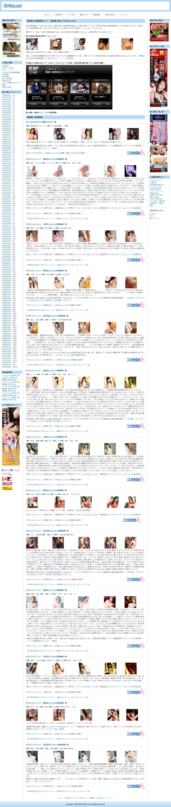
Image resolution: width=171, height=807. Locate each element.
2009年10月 (6, 298)
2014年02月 (6, 183)
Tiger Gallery (7, 87)
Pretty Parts (6, 81)
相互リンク (84, 15)
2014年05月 (6, 177)
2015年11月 (6, 141)
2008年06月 (6, 334)
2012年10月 (6, 219)
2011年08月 (6, 250)
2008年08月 (6, 329)
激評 (151, 205)
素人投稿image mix (157, 185)
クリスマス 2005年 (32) (11, 386)
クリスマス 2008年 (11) (10, 397)
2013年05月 (6, 203)
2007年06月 (6, 360)
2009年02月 (6, 316)
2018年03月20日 (33, 218)
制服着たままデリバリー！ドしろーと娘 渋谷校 (45, 729)
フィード (123, 15)
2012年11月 (6, 217)
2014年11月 (6, 164)
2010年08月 (6, 276)
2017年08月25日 (33, 697)
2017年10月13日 (33, 584)
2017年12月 (6, 99)
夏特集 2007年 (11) (9, 391)
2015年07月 (6, 150)
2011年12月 (6, 241)
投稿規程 (96, 15)
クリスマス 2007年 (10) (11, 393)
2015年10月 (6, 144)
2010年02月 (6, 290)
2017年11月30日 (33, 431)
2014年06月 (6, 175)
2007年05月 (6, 362)
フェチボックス (155, 180)
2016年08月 (6, 122)
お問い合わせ (110, 15)
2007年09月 (6, 354)
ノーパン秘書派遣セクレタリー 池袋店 (41, 148)
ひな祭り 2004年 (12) (10, 377)
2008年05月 (6, 336)
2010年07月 (6, 279)
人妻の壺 (5, 66)
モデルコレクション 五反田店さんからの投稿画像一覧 (47, 316)
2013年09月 (6, 195)
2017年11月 (6, 102)
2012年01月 (6, 239)
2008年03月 (6, 340)
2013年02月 (6, 210)
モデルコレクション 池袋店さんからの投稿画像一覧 (46, 159)
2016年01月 (6, 137)
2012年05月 (6, 230)
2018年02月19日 (33, 310)
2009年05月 (6, 309)
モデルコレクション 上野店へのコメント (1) (56, 265)
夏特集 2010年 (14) (9, 400)
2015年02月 (6, 157)
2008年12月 (6, 320)
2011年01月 (6, 265)
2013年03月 (6, 208)
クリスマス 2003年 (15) (11, 375)
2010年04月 (6, 285)
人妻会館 (5, 74)
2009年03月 (6, 314)
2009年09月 (6, 301)
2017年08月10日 (33, 791)
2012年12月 (6, 214)
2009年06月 (6, 307)
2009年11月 (6, 296)
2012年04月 (6, 232)
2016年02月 (6, 135)
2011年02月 (6, 263)
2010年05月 (6, 283)
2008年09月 (6, 327)
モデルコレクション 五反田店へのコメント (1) (57, 365)
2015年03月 (6, 155)
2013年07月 (6, 199)
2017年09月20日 (33, 651)
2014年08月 (6, 170)
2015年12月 (6, 139)
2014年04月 (6, 179)
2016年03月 (6, 133)
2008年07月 (6, 332)
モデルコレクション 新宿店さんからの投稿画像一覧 (46, 270)
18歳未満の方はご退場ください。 (102, 32)
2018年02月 (6, 97)
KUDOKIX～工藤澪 (157, 203)
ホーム (46, 15)
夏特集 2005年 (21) (9, 384)
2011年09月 (6, 248)
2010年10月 (6, 272)
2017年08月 (6, 108)
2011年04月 (6, 259)
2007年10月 (6, 351)
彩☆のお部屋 (7, 79)
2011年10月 (6, 245)
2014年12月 (6, 161)
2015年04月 (6, 153)
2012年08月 (6, 223)
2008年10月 (6, 325)
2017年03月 (6, 115)
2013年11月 (6, 190)
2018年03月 (6, 95)
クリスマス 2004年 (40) (11, 382)
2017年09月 (6, 106)
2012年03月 (6, 234)
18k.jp (151, 216)
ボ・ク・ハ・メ (8, 70)
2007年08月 (6, 356)
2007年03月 (6, 367)
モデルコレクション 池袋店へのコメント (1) (56, 218)
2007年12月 (6, 347)
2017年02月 (6, 117)
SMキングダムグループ (44, 781)
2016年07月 (6, 124)
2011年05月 (6, 256)
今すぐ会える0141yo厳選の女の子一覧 (41, 122)
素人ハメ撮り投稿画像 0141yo (12, 5)
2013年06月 (6, 201)
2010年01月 (6, 292)
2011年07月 (6, 252)
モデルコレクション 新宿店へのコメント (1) (56, 310)
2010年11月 (6, 270)
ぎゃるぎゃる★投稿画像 (11, 72)
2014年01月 (6, 186)
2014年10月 (6, 166)
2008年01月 (6, 345)
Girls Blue (5, 77)
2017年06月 (6, 111)
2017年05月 (6, 113)
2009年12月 (6, 294)
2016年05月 (6, 128)
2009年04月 (6, 312)
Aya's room (154, 197)
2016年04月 (6, 130)
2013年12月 (6, 188)
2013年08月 (6, 197)
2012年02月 (6, 237)
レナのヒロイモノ (156, 187)
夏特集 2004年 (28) (9, 380)
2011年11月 (6, 243)
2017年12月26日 (33, 365)
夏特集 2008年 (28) (9, 395)
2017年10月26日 (33, 525)
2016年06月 (6, 126)
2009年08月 (6, 303)
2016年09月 (6, 119)
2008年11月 (6, 323)
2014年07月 (6, 172)
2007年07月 (6, 358)
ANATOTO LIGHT (156, 195)
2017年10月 (6, 104)
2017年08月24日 (33, 739)
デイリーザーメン (156, 191)
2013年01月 (6, 212)
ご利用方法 (58, 15)
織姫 (3, 85)
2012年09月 (6, 221)
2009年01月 (6, 318)
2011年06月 (6, 254)
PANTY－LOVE (7, 68)
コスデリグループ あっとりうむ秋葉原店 (124, 208)
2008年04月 (6, 338)
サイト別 (71, 15)
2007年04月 (6, 365)
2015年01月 (6, 159)
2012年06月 (6, 228)
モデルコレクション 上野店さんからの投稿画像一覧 (46, 224)
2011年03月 (6, 261)
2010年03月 (6, 287)
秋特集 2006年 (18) (9, 389)
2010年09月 (6, 274)
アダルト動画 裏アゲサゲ (11, 83)
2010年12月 (6, 267)
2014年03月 (6, 181)
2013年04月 (6, 206)
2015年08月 (6, 148)
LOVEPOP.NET (155, 189)
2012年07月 (6, 225)
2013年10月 (6, 192)
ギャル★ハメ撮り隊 (157, 201)
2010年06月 (6, 281)
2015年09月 (6, 146)
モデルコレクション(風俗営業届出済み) (70, 355)
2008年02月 (6, 343)
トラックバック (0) (81, 218)
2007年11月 (6, 349)
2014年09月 (6, 168)
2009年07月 (6, 305)
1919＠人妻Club (156, 199)
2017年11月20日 (33, 485)
